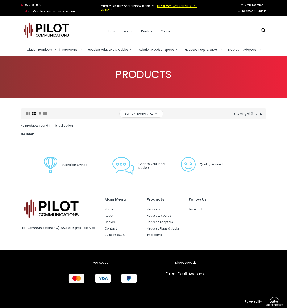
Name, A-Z (145, 114)
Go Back (27, 134)
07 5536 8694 (34, 5)
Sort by (130, 114)
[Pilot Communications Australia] (47, 30)
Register (247, 11)
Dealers (146, 31)
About (128, 31)
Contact (167, 31)
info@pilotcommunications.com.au (51, 11)
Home (111, 31)
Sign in (262, 11)
